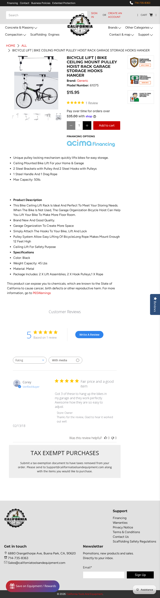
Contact (24, 3)
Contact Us (121, 537)
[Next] (56, 82)
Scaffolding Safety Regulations (134, 541)
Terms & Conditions (126, 532)
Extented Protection (63, 3)
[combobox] (30, 360)
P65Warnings (42, 293)
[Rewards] (33, 586)
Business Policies (40, 3)
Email (87, 567)
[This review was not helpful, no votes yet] (112, 438)
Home (10, 45)
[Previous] (15, 82)
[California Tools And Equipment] (80, 25)
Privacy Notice (123, 527)
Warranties (120, 522)
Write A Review (89, 334)
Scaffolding (38, 34)
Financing (12, 3)
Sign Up (140, 575)
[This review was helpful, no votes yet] (105, 438)
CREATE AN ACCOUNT (115, 15)
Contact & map (119, 34)
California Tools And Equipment (84, 593)
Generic (82, 80)
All (24, 45)
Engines (53, 34)
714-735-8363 (142, 2)
